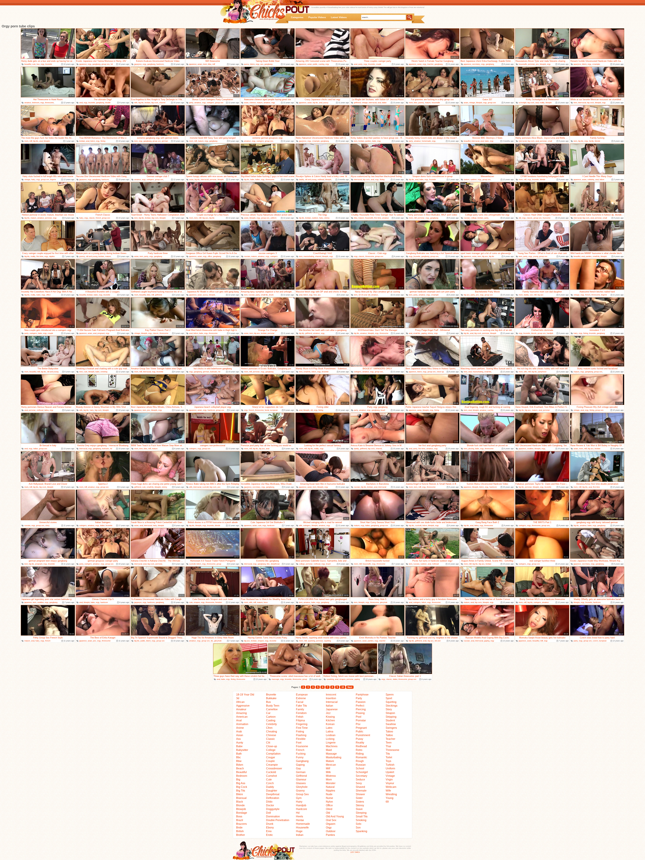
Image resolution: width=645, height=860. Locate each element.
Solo (358, 823)
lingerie (53, 179)
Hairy (299, 801)
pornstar (531, 64)
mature (260, 103)
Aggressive (243, 705)
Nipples (330, 790)
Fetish (299, 716)
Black (239, 801)
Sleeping (361, 812)
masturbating (309, 256)
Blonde (240, 805)
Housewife (302, 827)
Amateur (241, 709)
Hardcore (301, 809)
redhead (320, 179)
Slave (359, 809)
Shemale (361, 790)
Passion (361, 702)
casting (321, 64)
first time (377, 218)
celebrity (590, 179)
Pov (358, 724)
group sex (105, 64)
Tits (388, 753)
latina (46, 410)
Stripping (391, 716)
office (210, 256)
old (520, 218)
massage (275, 679)
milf (213, 64)
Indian (299, 834)
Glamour (301, 779)
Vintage (390, 775)
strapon (197, 602)
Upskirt (390, 772)
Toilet (389, 757)
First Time (302, 727)
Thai (388, 746)
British (240, 831)
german (165, 141)
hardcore (160, 64)
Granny (300, 790)
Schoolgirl (362, 772)
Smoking (361, 820)
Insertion (331, 698)
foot (315, 295)
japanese (83, 64)
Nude (329, 794)
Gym (299, 798)
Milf (328, 768)
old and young (310, 179)
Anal (239, 720)
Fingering (301, 724)
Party (359, 698)
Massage (331, 753)
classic (92, 218)
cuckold (205, 487)
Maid (329, 750)
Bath (239, 753)
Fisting (300, 731)
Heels (299, 816)
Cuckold (271, 772)
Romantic (361, 757)
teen (575, 103)
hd (112, 64)
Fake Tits (301, 705)
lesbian (147, 103)
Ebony (270, 827)
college (474, 218)
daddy (301, 179)
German (301, 772)
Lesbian (330, 735)
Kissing (330, 716)
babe (374, 141)
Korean (330, 724)
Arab (239, 731)
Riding (360, 753)
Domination (273, 816)
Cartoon (271, 716)
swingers (210, 103)
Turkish (390, 764)
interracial (373, 103)
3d (237, 698)
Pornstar (361, 720)
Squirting (391, 702)
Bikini (239, 794)
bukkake (213, 372)
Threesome (392, 750)
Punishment (363, 735)
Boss (239, 816)
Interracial (332, 702)
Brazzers (241, 823)
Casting (270, 720)
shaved (162, 103)
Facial (299, 702)
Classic (270, 738)
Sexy (359, 783)
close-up (440, 372)
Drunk (269, 823)
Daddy (270, 786)
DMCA (357, 852)
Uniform (390, 768)
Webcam (391, 786)
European (302, 694)
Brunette (271, 694)
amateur (27, 103)
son (531, 295)
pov (537, 64)
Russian (361, 764)
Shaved (360, 786)
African (240, 702)
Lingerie (331, 742)
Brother (240, 834)
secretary (476, 64)
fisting (103, 141)
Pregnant (361, 727)
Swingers (391, 727)
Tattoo (389, 735)
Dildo (269, 801)
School (360, 768)
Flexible (301, 738)
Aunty (239, 742)
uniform (273, 218)
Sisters (360, 801)
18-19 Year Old (245, 694)
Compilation (273, 753)
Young (389, 798)
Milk (328, 772)
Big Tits (240, 790)
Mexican (331, 764)
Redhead (361, 746)
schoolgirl (522, 103)
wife (135, 103)
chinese (252, 103)
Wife (388, 790)
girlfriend (357, 103)
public (315, 64)
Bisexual (241, 798)
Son (358, 827)
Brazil (239, 820)
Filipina (300, 720)
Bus (268, 702)
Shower (360, 794)
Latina (329, 731)
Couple (270, 761)
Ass (238, 738)
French (300, 750)
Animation (242, 724)
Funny (300, 757)
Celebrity (271, 724)
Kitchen (330, 720)
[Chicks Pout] (254, 12)
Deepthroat (272, 794)
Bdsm (239, 764)
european (274, 410)
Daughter (271, 790)
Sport (389, 698)
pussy (246, 64)
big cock (154, 103)
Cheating (271, 731)
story (47, 525)
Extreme (301, 698)
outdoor (473, 179)
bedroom (35, 103)
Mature (330, 761)
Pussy (359, 738)
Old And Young (335, 816)
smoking (103, 372)
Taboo (389, 731)
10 (342, 687)
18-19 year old (364, 295)
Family (300, 709)
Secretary (361, 775)
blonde (597, 141)
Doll (268, 812)
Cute (269, 779)
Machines (331, 746)
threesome (49, 103)
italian (384, 103)
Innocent (331, 694)
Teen (389, 742)
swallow (530, 449)
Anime (240, 727)
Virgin (389, 779)
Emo (269, 831)
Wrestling (391, 794)
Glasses (301, 783)
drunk (271, 295)
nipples (52, 256)
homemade (426, 141)
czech (595, 641)
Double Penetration (277, 820)
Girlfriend (301, 775)
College (270, 750)
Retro (359, 750)
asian (200, 64)
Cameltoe (272, 709)
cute (34, 64)
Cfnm (269, 727)
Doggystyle (273, 809)
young (535, 256)
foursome (546, 218)
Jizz (328, 713)
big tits (141, 103)
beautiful (27, 64)
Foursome (302, 746)
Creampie (272, 764)
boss (266, 602)
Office (329, 805)
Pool (358, 716)
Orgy (329, 827)
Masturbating (333, 757)
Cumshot (271, 775)
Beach (240, 768)
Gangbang (302, 761)
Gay (298, 768)
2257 (352, 852)
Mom (329, 779)
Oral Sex (331, 820)
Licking (330, 738)
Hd (297, 812)
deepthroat (275, 564)
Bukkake (271, 698)
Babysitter (242, 750)
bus (38, 64)
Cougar (270, 757)
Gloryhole (302, 786)
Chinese (271, 735)
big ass (205, 218)
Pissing (360, 713)
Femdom (301, 713)
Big (238, 779)
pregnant (101, 333)
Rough (360, 761)
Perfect (360, 705)
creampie (596, 64)
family (591, 141)
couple (378, 64)
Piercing (361, 709)
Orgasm (330, 823)
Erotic (269, 834)
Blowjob (241, 809)
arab (425, 641)
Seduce (360, 779)
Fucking (301, 753)
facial (267, 410)
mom (205, 64)
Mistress (331, 775)
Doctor (270, 805)
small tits (596, 256)
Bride (239, 827)
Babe (239, 746)
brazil (383, 410)
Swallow (391, 724)
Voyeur (390, 783)
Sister (359, 798)
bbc (268, 564)
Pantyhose (362, 694)
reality (542, 103)
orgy (42, 64)
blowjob (543, 64)
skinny (327, 218)
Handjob (301, 805)
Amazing (241, 713)
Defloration (272, 798)
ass (261, 64)
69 (387, 801)
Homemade (303, 823)
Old (328, 812)
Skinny (360, 805)
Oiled (329, 809)
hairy (33, 179)
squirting (327, 641)
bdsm (252, 64)
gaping (424, 333)
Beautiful (241, 772)
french (98, 218)
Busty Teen (272, 705)
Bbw (239, 761)
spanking (311, 641)
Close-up (271, 746)
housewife (523, 64)
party (360, 64)
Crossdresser (274, 768)
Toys (388, 761)
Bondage (241, 812)
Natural (330, 786)
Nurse (329, 798)
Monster (330, 783)
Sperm (390, 694)
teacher (430, 64)
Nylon (329, 801)
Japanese (332, 709)
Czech (270, 783)
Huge (299, 831)
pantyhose (542, 372)
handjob (550, 333)
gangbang (96, 64)
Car (268, 713)
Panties (330, 834)
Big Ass (240, 783)
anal (355, 64)
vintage (365, 103)
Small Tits (362, 816)
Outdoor (330, 831)
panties (368, 141)
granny (421, 103)
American (242, 716)
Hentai (300, 820)
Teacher (390, 738)
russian (467, 218)
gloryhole (383, 602)
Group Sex (302, 794)
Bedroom (241, 775)
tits (212, 641)
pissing (471, 449)
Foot (298, 742)
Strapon (390, 713)
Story (389, 709)
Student (390, 720)
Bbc (238, 757)
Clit (268, 742)
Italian (329, 705)
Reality (360, 742)
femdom (218, 602)
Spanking (361, 831)
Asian (239, 735)
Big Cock (241, 786)
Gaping (300, 764)
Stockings (391, 705)
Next (350, 687)
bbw (209, 64)
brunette (48, 64)
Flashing (301, 735)
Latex (329, 727)
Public (359, 731)
